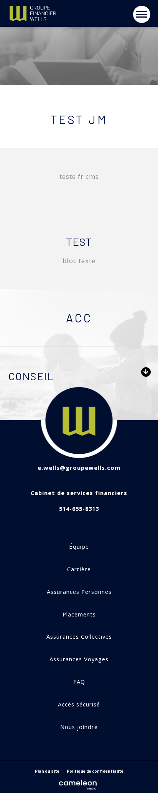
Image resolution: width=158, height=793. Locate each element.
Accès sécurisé (79, 704)
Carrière (79, 569)
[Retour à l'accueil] (48, 14)
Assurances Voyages (79, 659)
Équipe (79, 546)
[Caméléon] (79, 783)
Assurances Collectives (79, 636)
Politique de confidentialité (95, 770)
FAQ (79, 682)
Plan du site (47, 770)
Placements (79, 614)
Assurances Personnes (79, 592)
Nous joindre (79, 727)
